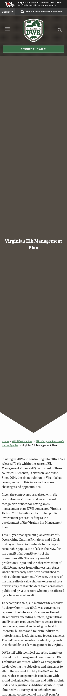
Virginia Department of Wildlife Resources (40, 2)
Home (5, 441)
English (7, 11)
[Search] (60, 31)
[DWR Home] (33, 30)
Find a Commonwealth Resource (44, 11)
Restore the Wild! (33, 49)
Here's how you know (44, 5)
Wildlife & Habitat (22, 441)
